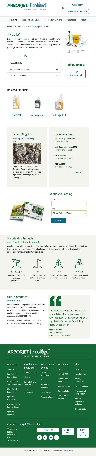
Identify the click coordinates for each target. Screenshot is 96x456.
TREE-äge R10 (58, 115)
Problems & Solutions (31, 20)
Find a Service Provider (63, 397)
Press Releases (80, 374)
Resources (71, 20)
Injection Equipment (35, 26)
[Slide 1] (69, 49)
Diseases (27, 377)
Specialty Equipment (11, 398)
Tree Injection (19, 26)
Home (9, 26)
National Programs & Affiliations (79, 401)
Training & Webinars (45, 386)
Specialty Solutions (11, 413)
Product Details (16, 63)
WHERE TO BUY (77, 5)
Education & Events (53, 20)
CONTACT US (48, 430)
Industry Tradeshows (45, 373)
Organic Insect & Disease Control (13, 405)
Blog (42, 380)
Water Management (29, 390)
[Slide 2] (74, 49)
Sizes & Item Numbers (18, 75)
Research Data (63, 391)
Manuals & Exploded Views (20, 69)
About (83, 20)
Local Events (46, 392)
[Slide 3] (78, 49)
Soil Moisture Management (12, 375)
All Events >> (78, 172)
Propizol (16, 115)
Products (13, 20)
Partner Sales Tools (63, 380)
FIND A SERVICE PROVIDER (77, 11)
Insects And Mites (31, 372)
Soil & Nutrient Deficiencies (30, 383)
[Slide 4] (83, 49)
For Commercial (76, 73)
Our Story (78, 369)
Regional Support (64, 386)
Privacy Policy (68, 451)
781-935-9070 (12, 440)
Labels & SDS (63, 374)
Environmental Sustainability (80, 392)
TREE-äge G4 (37, 115)
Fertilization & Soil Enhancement (14, 383)
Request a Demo (47, 397)
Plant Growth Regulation (12, 390)
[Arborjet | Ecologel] (27, 6)
